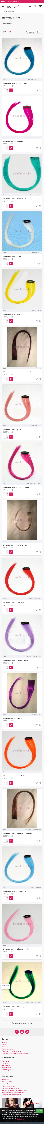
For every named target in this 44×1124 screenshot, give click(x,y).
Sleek (4, 79)
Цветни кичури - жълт (12, 314)
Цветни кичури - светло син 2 (15, 891)
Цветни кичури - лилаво (12, 718)
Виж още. (20, 1119)
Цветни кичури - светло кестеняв (17, 834)
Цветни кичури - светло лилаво (16, 660)
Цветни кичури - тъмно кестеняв (17, 372)
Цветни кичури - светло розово (16, 949)
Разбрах (39, 1111)
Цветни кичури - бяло (12, 256)
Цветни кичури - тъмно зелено (15, 1007)
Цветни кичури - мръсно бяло (15, 545)
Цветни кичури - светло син (14, 199)
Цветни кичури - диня (12, 430)
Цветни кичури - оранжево (14, 776)
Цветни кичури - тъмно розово (16, 487)
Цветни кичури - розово (13, 141)
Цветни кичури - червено (13, 603)
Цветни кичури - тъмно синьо (15, 83)
